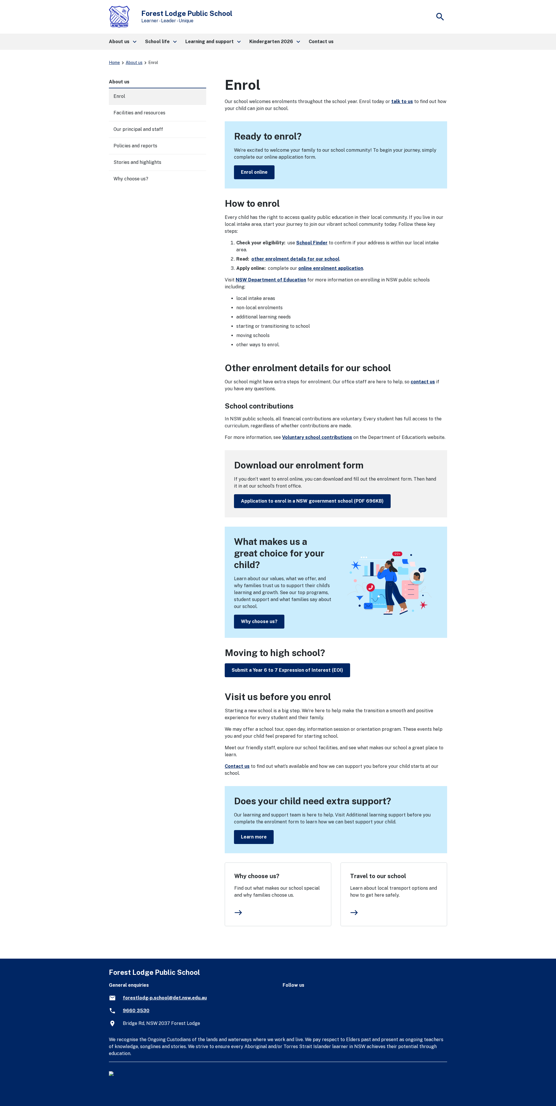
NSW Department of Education (271, 280)
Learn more (254, 837)
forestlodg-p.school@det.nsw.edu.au (165, 998)
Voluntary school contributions (317, 437)
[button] (122, 42)
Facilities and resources (139, 113)
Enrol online (254, 172)
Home (114, 62)
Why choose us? (259, 621)
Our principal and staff (138, 129)
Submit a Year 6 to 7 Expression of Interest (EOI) (287, 670)
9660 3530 (136, 1010)
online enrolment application (330, 268)
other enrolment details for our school (295, 259)
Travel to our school (378, 876)
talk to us (402, 101)
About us (134, 62)
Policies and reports (135, 146)
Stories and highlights (137, 162)
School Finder (312, 243)
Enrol (119, 96)
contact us (423, 381)
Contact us (237, 766)
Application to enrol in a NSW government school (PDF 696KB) (312, 501)
